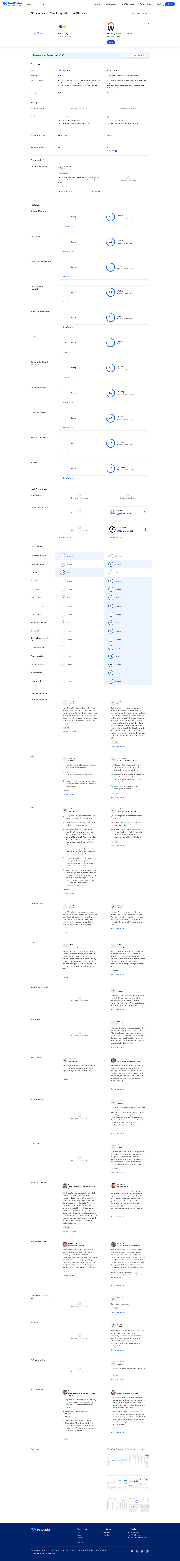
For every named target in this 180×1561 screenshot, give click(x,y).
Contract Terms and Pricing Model (40, 639)
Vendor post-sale (36, 673)
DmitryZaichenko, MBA (123, 1059)
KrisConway (71, 1184)
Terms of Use (35, 1550)
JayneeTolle (120, 1021)
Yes (123, 55)
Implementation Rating (38, 623)
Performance (35, 589)
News (79, 1540)
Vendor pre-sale (36, 681)
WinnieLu (119, 944)
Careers (80, 1537)
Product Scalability (37, 656)
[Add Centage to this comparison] (145, 512)
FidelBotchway (121, 1243)
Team (79, 1535)
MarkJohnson (120, 701)
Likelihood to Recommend (39, 556)
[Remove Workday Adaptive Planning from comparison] (148, 23)
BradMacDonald (121, 1184)
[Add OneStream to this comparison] (145, 529)
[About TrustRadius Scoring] (59, 70)
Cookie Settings (101, 1550)
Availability (34, 581)
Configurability (36, 631)
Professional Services (38, 664)
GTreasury (63, 34)
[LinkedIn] (147, 1551)
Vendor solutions (110, 4)
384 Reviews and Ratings (113, 36)
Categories (96, 4)
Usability (34, 572)
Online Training (36, 614)
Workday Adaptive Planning (120, 34)
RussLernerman (72, 1243)
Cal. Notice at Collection (86, 1550)
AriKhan (70, 944)
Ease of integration (37, 648)
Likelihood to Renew (37, 564)
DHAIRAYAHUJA (121, 758)
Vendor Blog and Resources (137, 1537)
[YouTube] (132, 1551)
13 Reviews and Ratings (64, 36)
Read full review (68, 731)
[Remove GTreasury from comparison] (100, 23)
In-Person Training (37, 606)
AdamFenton (120, 809)
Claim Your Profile (134, 1535)
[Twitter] (142, 1551)
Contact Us (81, 1542)
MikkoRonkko (72, 1059)
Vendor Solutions (133, 1532)
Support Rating (36, 597)
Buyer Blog (106, 1535)
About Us (81, 1532)
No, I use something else (136, 55)
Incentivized (62, 186)
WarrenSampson (121, 1391)
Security (44, 1550)
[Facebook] (137, 1551)
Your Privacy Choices (68, 1550)
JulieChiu (71, 809)
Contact (111, 42)
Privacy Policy (54, 1550)
